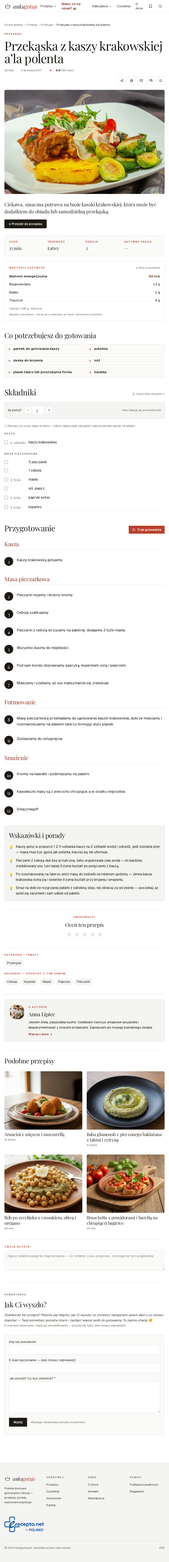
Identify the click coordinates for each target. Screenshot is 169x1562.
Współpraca (96, 1498)
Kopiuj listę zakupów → (150, 394)
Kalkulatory (100, 6)
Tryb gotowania (149, 530)
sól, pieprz (37, 488)
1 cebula (35, 470)
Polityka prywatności (144, 1484)
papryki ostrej (39, 497)
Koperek (30, 982)
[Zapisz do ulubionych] (161, 81)
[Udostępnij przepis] (122, 81)
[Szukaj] (160, 6)
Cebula (12, 982)
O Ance (139, 6)
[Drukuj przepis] (132, 81)
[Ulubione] (150, 6)
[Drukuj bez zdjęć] (151, 81)
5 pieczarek (38, 462)
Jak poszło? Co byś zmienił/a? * (32, 1378)
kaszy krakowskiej (43, 442)
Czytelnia (123, 6)
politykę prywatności (72, 1422)
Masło (47, 982)
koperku (35, 507)
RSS (162, 1548)
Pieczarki (83, 982)
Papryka (64, 982)
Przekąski (47, 25)
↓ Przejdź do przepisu (25, 224)
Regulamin (137, 1491)
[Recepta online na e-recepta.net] (24, 1524)
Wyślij (18, 1422)
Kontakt (93, 1491)
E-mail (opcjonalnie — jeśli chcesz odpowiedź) (42, 1360)
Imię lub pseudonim (22, 1342)
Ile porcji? (15, 410)
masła (33, 479)
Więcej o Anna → (40, 1034)
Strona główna (13, 25)
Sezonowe (53, 1498)
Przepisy (46, 6)
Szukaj (50, 1505)
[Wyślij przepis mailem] (141, 81)
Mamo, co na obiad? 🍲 (71, 6)
